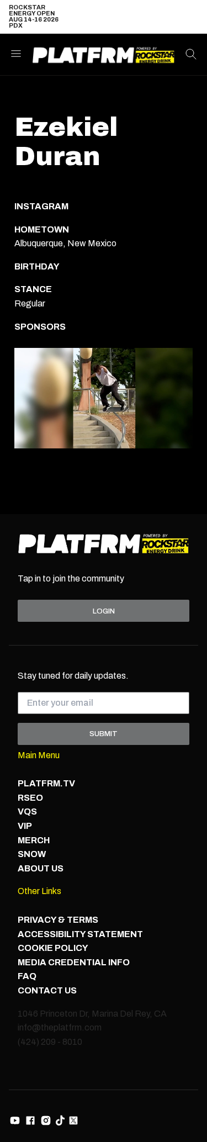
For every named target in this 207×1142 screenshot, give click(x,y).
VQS (27, 811)
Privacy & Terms (58, 919)
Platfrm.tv (46, 783)
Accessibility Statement (80, 934)
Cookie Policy (53, 948)
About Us (40, 868)
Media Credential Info (74, 962)
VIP (25, 826)
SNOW (32, 854)
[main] (103, 295)
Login (104, 611)
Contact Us (47, 990)
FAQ (27, 976)
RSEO (30, 797)
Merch (34, 840)
